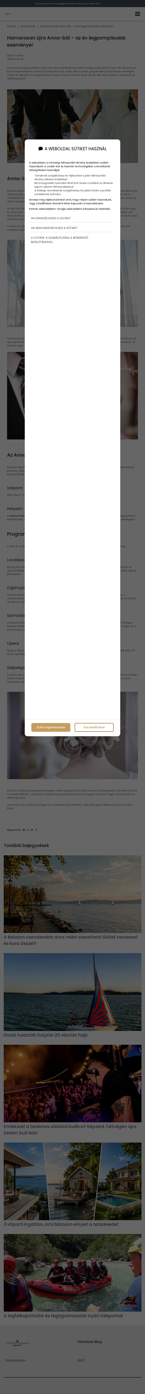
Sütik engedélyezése (51, 727)
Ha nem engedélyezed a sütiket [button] (54, 228)
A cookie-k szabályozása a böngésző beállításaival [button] (59, 240)
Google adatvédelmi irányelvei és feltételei (83, 209)
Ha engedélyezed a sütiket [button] (51, 218)
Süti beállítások (94, 727)
